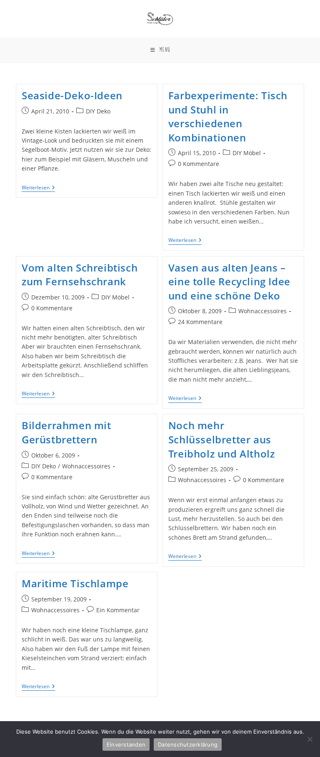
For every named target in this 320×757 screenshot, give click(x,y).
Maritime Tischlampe (75, 583)
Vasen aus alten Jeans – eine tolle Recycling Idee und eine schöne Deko (229, 281)
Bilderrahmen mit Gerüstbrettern (66, 432)
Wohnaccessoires (262, 311)
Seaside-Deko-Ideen (72, 95)
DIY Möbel (246, 153)
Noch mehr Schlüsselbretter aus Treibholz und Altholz (221, 439)
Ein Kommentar (118, 610)
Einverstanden (126, 744)
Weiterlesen (38, 188)
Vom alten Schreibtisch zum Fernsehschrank (80, 275)
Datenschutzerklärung (188, 744)
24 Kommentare (200, 322)
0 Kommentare (198, 164)
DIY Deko (98, 111)
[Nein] (309, 739)
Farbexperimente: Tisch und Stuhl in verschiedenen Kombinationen (228, 116)
